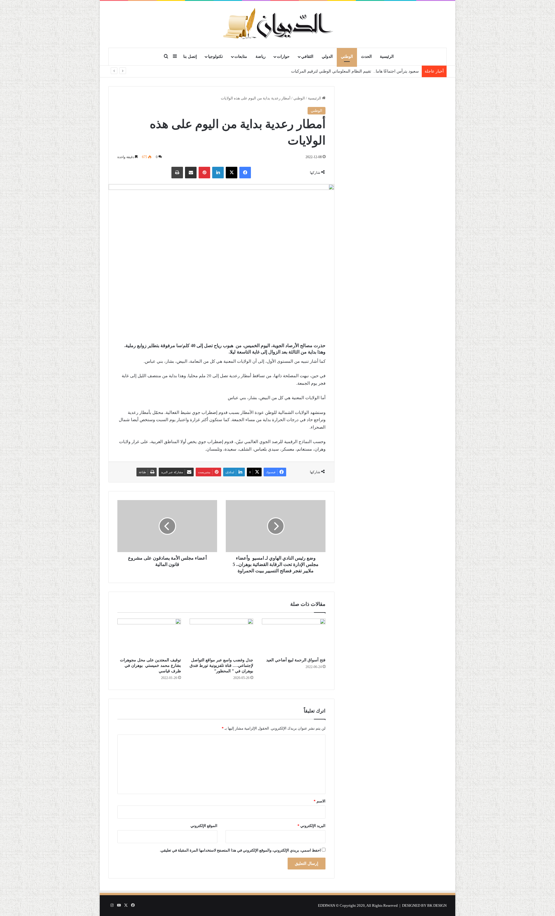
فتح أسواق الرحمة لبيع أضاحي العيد (295, 660)
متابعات (240, 56)
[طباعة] (177, 172)
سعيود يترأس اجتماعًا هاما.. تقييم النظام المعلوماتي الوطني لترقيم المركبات (355, 71)
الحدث (366, 56)
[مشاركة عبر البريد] (191, 172)
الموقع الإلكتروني (203, 826)
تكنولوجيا (215, 56)
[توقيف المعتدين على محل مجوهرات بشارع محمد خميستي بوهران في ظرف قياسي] (149, 636)
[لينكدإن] (218, 172)
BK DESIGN (437, 905)
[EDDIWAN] (277, 24)
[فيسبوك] (245, 172)
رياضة (261, 56)
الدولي (327, 56)
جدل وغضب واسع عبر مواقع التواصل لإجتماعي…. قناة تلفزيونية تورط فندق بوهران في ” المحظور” (221, 665)
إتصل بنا (190, 56)
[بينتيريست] (204, 172)
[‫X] (231, 172)
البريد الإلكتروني (311, 826)
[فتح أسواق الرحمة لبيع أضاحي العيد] (293, 636)
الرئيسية (387, 56)
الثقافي (307, 56)
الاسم (319, 801)
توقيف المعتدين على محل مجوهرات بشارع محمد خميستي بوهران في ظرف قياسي (150, 665)
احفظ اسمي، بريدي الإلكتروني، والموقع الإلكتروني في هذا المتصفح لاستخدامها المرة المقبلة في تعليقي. (240, 850)
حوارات (283, 56)
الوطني (347, 56)
